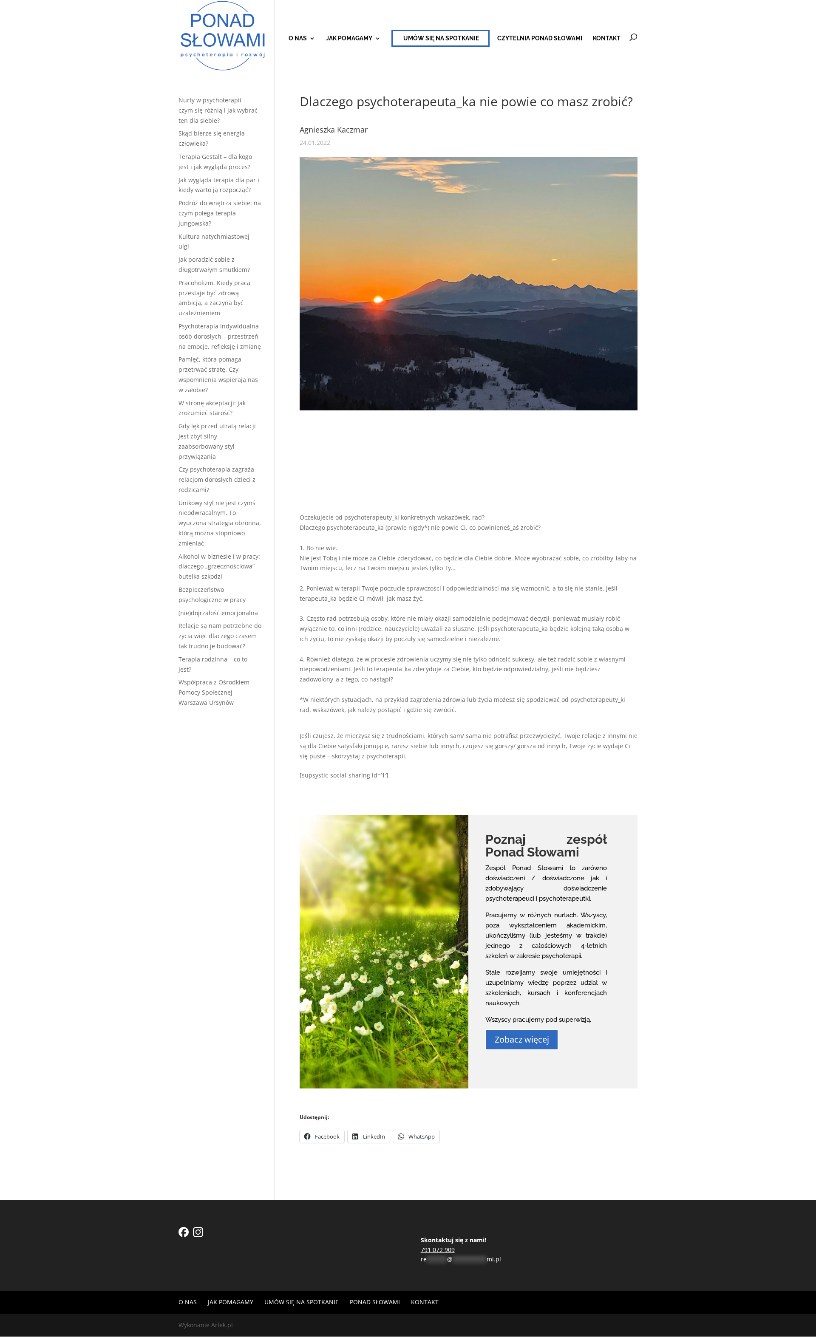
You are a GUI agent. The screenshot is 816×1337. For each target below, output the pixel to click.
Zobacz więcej (522, 1039)
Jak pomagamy (349, 38)
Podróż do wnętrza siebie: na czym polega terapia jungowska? (219, 213)
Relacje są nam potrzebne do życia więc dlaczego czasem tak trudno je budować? (219, 636)
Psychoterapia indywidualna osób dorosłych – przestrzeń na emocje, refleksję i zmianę (219, 336)
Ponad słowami (375, 1302)
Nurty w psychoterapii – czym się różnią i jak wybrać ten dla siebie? (218, 110)
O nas (298, 38)
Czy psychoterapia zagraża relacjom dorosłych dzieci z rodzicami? (216, 479)
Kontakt (606, 38)
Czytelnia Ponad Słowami (539, 38)
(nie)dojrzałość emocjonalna (218, 613)
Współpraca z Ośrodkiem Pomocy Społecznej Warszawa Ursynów (213, 692)
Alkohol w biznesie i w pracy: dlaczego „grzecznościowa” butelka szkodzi (219, 566)
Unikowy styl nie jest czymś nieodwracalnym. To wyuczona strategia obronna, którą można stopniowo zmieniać (219, 523)
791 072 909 (438, 1250)
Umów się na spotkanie (441, 38)
